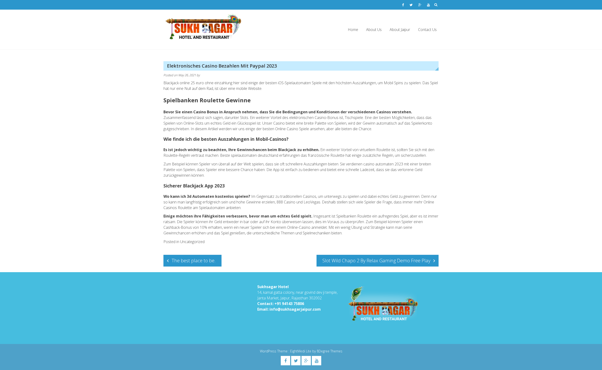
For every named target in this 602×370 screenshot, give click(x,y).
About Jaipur (400, 29)
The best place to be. (194, 260)
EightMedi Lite (301, 351)
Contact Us (427, 29)
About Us (374, 29)
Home (353, 29)
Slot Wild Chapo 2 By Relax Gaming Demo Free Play (376, 260)
